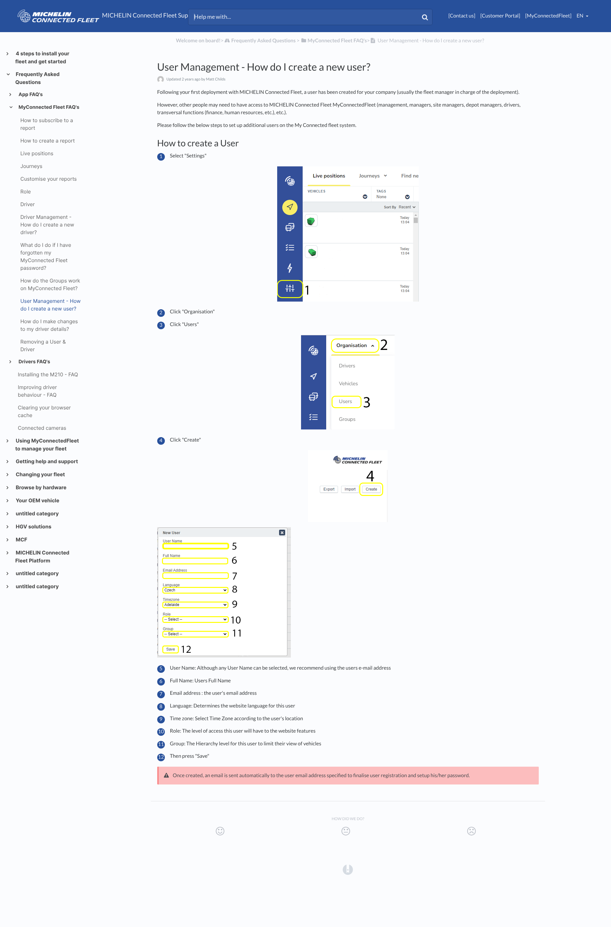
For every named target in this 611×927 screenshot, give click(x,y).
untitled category (37, 513)
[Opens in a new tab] (348, 869)
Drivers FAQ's (34, 362)
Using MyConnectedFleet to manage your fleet (47, 444)
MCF (21, 539)
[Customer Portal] (500, 16)
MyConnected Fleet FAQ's (49, 107)
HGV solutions (33, 526)
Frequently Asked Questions (37, 78)
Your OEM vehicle (37, 500)
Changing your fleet (40, 474)
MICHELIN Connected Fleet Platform (42, 556)
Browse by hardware (41, 487)
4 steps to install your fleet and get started (42, 57)
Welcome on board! (198, 41)
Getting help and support (46, 461)
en (580, 16)
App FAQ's (30, 94)
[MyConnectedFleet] (548, 16)
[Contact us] (461, 16)
